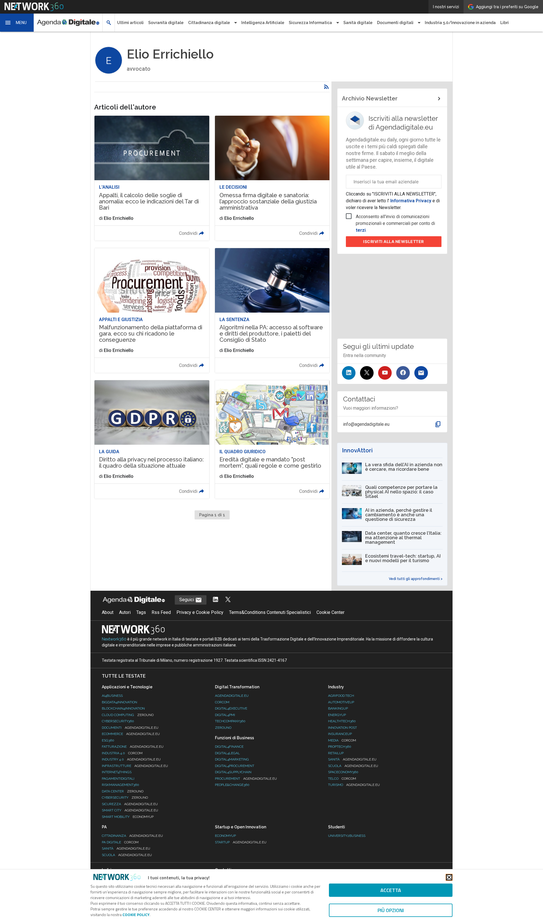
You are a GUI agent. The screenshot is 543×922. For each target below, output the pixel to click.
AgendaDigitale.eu (232, 696)
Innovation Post (342, 728)
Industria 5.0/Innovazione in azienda (460, 22)
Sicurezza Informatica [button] (310, 22)
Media (342, 740)
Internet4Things (117, 772)
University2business (346, 836)
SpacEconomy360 (343, 772)
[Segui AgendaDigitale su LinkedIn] (215, 600)
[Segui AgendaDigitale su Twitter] (228, 600)
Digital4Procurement (234, 766)
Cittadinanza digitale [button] (209, 22)
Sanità (352, 759)
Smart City (130, 810)
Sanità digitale (357, 22)
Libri (504, 22)
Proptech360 (339, 747)
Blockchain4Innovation (123, 708)
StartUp (240, 842)
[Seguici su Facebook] (403, 373)
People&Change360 (232, 785)
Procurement (246, 779)
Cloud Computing (128, 715)
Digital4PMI (225, 715)
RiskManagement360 (120, 785)
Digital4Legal (227, 753)
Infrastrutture (135, 766)
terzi (361, 230)
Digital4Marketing (232, 759)
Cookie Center (330, 612)
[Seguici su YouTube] (385, 373)
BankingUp (338, 708)
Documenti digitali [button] (395, 22)
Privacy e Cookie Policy (199, 612)
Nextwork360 (114, 639)
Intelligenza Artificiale (262, 22)
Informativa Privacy (410, 200)
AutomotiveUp (341, 702)
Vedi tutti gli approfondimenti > (416, 579)
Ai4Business (112, 696)
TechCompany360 (230, 721)
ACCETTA (390, 890)
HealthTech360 (342, 721)
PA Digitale (120, 842)
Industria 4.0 (122, 753)
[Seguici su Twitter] (367, 373)
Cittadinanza (132, 836)
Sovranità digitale (166, 22)
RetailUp (336, 753)
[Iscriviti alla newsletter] (421, 373)
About (107, 612)
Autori (125, 612)
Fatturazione (132, 747)
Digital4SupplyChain (233, 772)
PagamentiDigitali (118, 779)
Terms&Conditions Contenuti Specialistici (270, 612)
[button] (17, 23)
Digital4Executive (231, 708)
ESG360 (108, 740)
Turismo (354, 785)
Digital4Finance (229, 747)
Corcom (222, 702)
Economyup (225, 836)
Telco (342, 779)
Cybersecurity (125, 798)
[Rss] (326, 87)
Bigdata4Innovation (119, 702)
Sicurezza (130, 804)
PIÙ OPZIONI (391, 910)
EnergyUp (337, 715)
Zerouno (223, 728)
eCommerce (131, 734)
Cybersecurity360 (118, 721)
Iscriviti (393, 241)
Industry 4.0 (131, 759)
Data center (122, 791)
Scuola (353, 766)
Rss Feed (161, 612)
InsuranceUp (340, 734)
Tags (141, 612)
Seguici (187, 599)
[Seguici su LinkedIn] (348, 373)
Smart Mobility (128, 817)
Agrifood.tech (341, 696)
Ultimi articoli (130, 22)
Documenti (130, 728)
